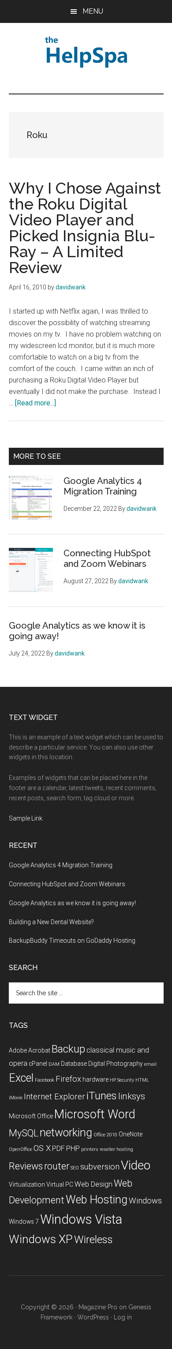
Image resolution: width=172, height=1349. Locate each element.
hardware (95, 1079)
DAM (54, 1064)
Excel (21, 1078)
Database (74, 1063)
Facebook (44, 1080)
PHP (73, 1148)
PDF (58, 1148)
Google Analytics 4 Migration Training (103, 486)
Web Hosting (96, 1199)
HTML (142, 1080)
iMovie (15, 1098)
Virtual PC (59, 1184)
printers (89, 1149)
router (56, 1166)
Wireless (93, 1239)
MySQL (23, 1133)
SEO (75, 1168)
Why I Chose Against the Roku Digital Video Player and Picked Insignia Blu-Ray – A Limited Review (85, 228)
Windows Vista (81, 1219)
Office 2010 (105, 1135)
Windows (145, 1201)
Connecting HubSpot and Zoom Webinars (107, 558)
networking (66, 1132)
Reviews (26, 1166)
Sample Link (25, 818)
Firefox (68, 1079)
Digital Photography (115, 1063)
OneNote (130, 1134)
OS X (42, 1148)
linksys (131, 1096)
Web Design (93, 1184)
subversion (100, 1167)
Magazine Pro (98, 1307)
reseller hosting (116, 1149)
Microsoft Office (31, 1116)
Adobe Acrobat (29, 1050)
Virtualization (27, 1184)
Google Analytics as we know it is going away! (72, 903)
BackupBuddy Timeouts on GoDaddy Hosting (72, 940)
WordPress (93, 1317)
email (150, 1064)
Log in (123, 1317)
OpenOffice (20, 1149)
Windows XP (41, 1239)
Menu (92, 11)
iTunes (101, 1096)
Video (135, 1165)
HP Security (122, 1080)
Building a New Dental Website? (51, 922)
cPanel (38, 1063)
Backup (68, 1049)
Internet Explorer (54, 1097)
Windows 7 (24, 1221)
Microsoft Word (94, 1114)
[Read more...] (35, 403)
